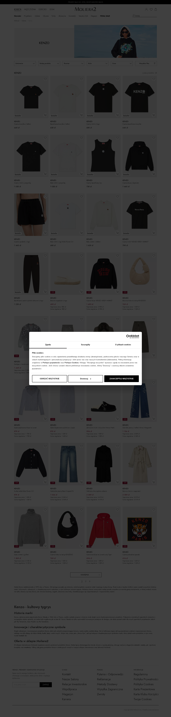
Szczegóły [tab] (85, 345)
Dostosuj (84, 379)
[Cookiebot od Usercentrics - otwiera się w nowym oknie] (128, 336)
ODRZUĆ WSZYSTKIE (49, 379)
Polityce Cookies (72, 363)
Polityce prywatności (51, 363)
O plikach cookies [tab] (123, 345)
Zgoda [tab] (48, 345)
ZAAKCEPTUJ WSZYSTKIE (122, 379)
